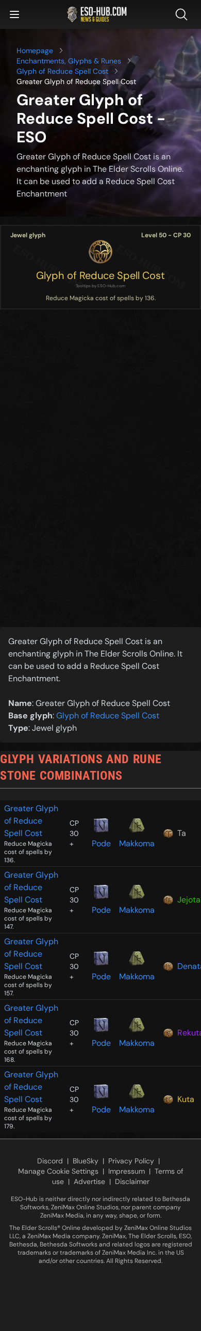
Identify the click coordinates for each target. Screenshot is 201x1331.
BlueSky (85, 1160)
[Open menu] (14, 14)
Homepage (34, 50)
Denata (187, 966)
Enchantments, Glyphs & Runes (68, 60)
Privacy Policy (131, 1160)
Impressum (126, 1171)
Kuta (185, 1099)
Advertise (89, 1181)
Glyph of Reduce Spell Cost (62, 71)
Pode (101, 843)
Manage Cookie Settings (58, 1171)
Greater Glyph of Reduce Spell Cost (31, 821)
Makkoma (137, 843)
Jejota (187, 899)
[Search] (183, 14)
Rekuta (187, 1032)
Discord (50, 1160)
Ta (181, 833)
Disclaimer (132, 1181)
